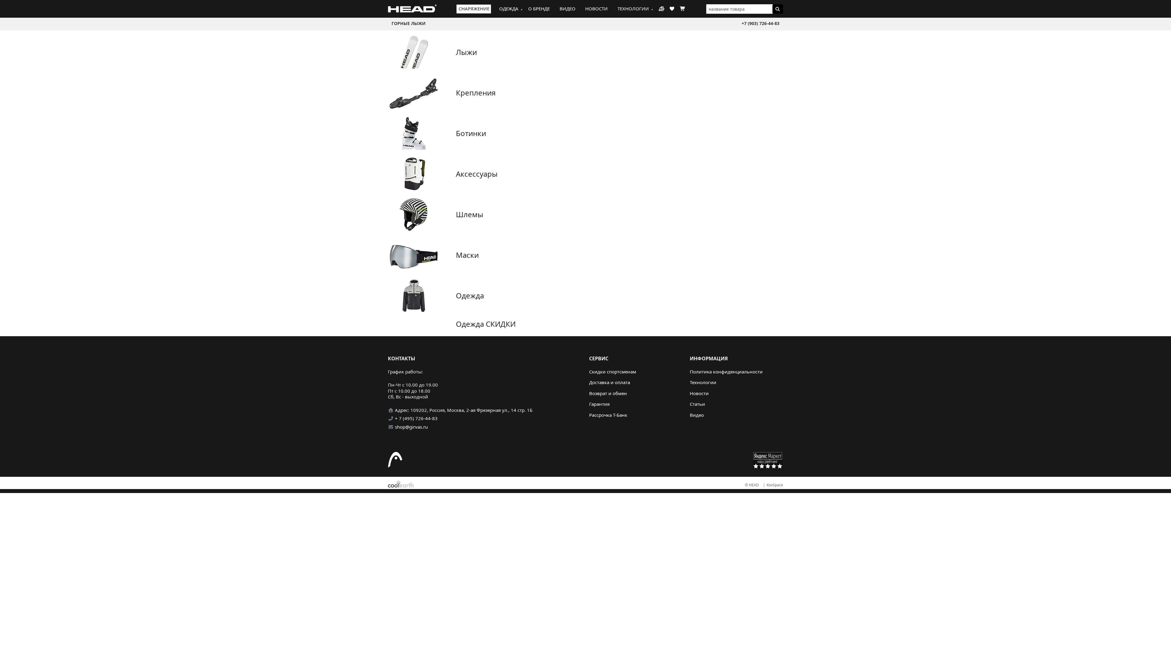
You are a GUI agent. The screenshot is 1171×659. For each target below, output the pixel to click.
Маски (467, 255)
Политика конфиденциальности (726, 372)
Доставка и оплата (609, 382)
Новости (596, 8)
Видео (567, 8)
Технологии (633, 8)
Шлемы (469, 214)
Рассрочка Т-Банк (608, 415)
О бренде (539, 8)
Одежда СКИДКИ (486, 324)
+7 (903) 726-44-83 (760, 23)
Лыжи (466, 52)
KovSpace (775, 485)
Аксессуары (477, 174)
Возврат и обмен (608, 393)
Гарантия (599, 404)
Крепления (476, 93)
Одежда (508, 8)
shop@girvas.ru (411, 427)
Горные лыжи (409, 23)
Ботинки (471, 133)
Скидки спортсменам (612, 372)
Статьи (697, 404)
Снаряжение (474, 8)
